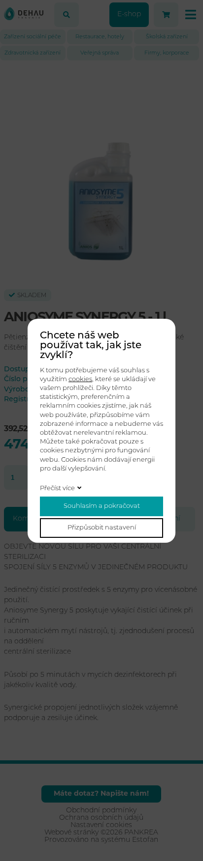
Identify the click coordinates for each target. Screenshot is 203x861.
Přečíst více (57, 488)
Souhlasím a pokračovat (102, 506)
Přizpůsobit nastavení (102, 528)
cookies (80, 379)
